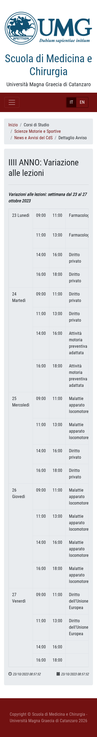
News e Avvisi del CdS (33, 137)
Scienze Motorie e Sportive (37, 131)
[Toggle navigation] (11, 102)
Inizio (13, 124)
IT (71, 102)
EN (82, 102)
